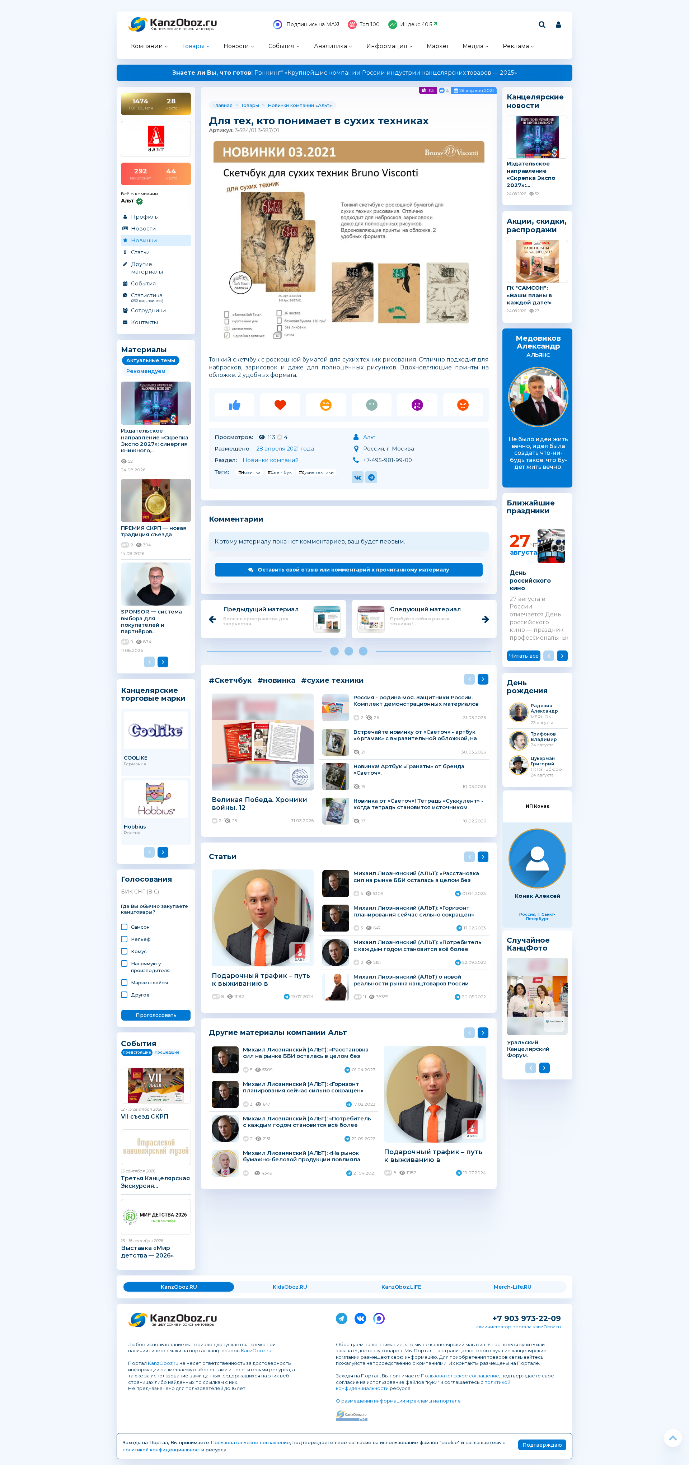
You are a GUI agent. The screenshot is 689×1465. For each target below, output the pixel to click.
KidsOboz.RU (290, 1287)
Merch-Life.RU (512, 1287)
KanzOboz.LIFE (401, 1287)
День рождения (527, 687)
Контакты (144, 322)
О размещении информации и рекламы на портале (398, 1401)
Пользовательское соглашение (460, 1375)
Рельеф (141, 939)
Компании (147, 46)
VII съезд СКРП (145, 1116)
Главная (223, 105)
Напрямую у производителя (150, 967)
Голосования (146, 879)
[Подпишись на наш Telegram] (341, 1317)
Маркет (438, 46)
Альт (323, 105)
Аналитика (330, 46)
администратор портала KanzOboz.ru (518, 1326)
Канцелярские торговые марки (153, 694)
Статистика (147, 297)
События (281, 46)
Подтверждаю (542, 1445)
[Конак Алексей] (537, 858)
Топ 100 (370, 24)
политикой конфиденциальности (163, 1449)
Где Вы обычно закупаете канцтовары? (154, 909)
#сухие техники (316, 472)
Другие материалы (147, 268)
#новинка (249, 472)
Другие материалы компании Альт (278, 1032)
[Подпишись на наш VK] (360, 1317)
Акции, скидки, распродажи (537, 225)
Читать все (524, 656)
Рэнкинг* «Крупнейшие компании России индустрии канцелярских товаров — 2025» (344, 72)
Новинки (144, 240)
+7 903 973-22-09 (526, 1318)
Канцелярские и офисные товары (182, 29)
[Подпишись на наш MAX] (379, 1317)
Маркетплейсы (149, 982)
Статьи (140, 252)
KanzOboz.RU (179, 1287)
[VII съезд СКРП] (156, 1086)
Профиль (144, 216)
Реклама (516, 46)
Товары (193, 46)
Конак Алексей (538, 895)
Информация (386, 46)
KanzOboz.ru (256, 1350)
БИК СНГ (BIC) (140, 891)
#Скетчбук (280, 472)
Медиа (473, 46)
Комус (139, 951)
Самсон (140, 927)
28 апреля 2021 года (285, 448)
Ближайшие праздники (531, 507)
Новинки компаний (271, 460)
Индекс (416, 24)
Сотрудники (148, 310)
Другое (140, 995)
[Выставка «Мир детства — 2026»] (156, 1217)
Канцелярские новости (535, 101)
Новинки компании (291, 105)
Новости (236, 46)
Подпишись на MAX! (312, 24)
